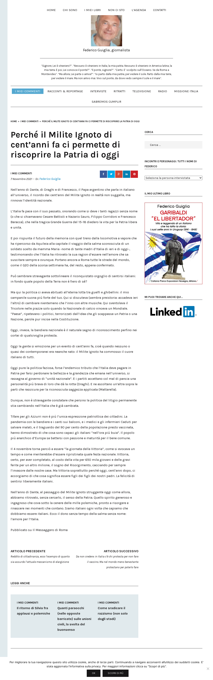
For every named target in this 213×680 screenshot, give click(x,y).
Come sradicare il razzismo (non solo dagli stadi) (113, 613)
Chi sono (70, 10)
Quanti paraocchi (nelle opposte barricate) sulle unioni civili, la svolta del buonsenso (74, 619)
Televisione (142, 91)
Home (51, 10)
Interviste (98, 91)
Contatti (159, 10)
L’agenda (139, 10)
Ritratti (119, 91)
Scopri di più (115, 673)
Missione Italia (186, 91)
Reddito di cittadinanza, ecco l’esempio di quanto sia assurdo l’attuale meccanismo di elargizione (40, 556)
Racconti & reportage (65, 91)
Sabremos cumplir (106, 101)
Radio (162, 91)
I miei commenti (27, 91)
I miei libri (92, 10)
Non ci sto (116, 10)
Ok (93, 673)
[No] (208, 668)
